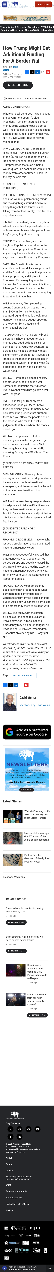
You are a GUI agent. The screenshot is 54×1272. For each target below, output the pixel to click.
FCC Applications (14, 1198)
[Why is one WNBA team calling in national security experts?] (16, 999)
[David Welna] (9, 702)
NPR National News (23, 675)
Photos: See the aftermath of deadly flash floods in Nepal (37, 858)
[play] (4, 1268)
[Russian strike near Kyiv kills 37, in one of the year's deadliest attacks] (12, 838)
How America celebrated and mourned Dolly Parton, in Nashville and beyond (37, 972)
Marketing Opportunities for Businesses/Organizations (19, 1178)
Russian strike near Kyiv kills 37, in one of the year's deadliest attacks (36, 836)
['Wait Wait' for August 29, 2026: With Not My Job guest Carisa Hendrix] (12, 816)
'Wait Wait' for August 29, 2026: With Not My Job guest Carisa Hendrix (37, 814)
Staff (8, 1185)
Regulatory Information (17, 1191)
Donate (44, 4)
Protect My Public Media (17, 1204)
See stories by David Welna (35, 705)
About (9, 1158)
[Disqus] (27, 1065)
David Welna (28, 697)
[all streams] (50, 1268)
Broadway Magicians (14, 877)
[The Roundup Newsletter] (27, 769)
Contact (10, 1164)
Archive (9, 1210)
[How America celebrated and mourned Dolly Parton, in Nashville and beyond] (16, 970)
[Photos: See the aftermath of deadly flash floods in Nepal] (12, 860)
